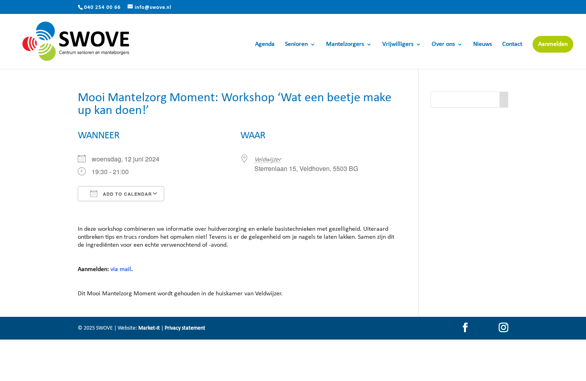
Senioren (296, 44)
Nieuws (482, 44)
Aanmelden (553, 44)
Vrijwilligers (397, 44)
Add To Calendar (126, 194)
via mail (120, 269)
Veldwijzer (267, 160)
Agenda (265, 44)
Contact (512, 44)
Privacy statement (185, 328)
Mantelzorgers (345, 44)
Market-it (149, 328)
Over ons (443, 44)
